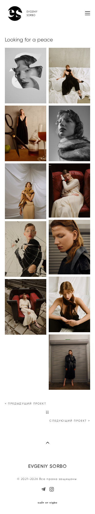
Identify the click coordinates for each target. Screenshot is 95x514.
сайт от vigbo (47, 503)
